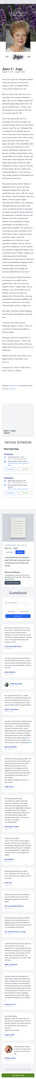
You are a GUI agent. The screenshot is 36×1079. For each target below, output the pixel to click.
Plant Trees (25, 469)
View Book (9, 552)
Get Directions (11, 469)
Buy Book (20, 552)
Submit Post (18, 616)
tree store (12, 388)
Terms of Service (23, 1070)
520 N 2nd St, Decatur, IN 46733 (18, 489)
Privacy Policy (12, 1070)
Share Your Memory (12, 583)
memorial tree (14, 385)
